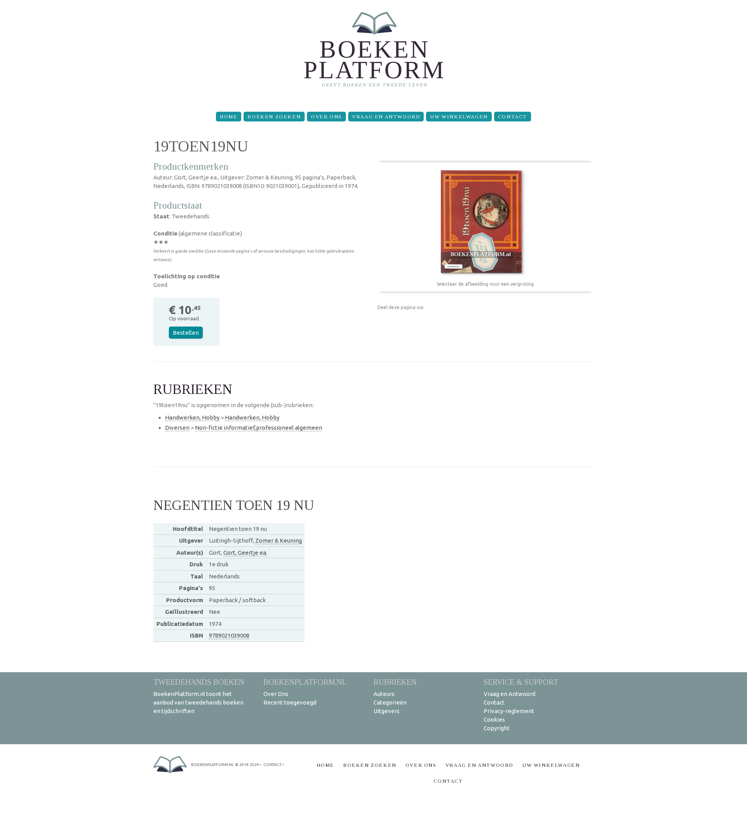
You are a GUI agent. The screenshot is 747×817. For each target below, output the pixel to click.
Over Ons (326, 116)
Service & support (521, 682)
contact (272, 765)
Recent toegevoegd (289, 702)
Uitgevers (387, 711)
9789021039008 (229, 635)
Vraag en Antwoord (386, 116)
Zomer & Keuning (278, 540)
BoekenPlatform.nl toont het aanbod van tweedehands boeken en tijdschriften (198, 702)
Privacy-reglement (509, 711)
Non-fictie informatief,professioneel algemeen (258, 427)
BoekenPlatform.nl (305, 682)
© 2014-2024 (247, 765)
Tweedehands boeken (198, 682)
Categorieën (390, 702)
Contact (512, 116)
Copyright (497, 728)
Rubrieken (395, 682)
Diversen (177, 427)
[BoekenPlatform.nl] (374, 52)
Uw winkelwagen (458, 116)
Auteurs (384, 693)
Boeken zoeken (274, 116)
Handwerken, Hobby (192, 417)
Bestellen (186, 332)
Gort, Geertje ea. (245, 552)
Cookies (494, 719)
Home (228, 116)
